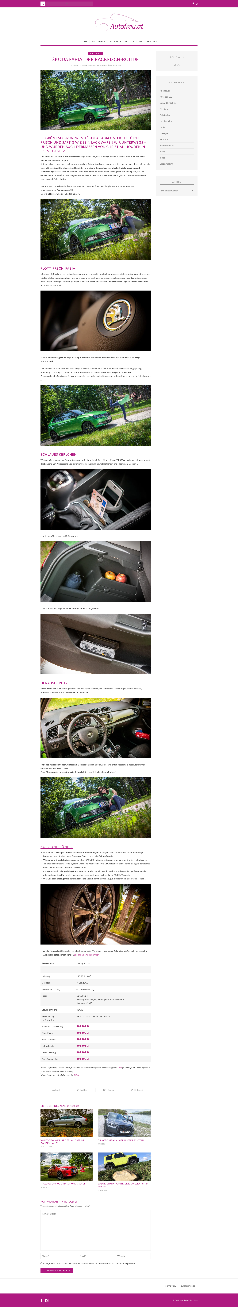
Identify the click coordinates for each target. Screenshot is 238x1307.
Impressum (170, 1286)
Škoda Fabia (117, 65)
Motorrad (164, 139)
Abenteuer (165, 90)
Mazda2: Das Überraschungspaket (62, 1183)
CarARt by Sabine (168, 102)
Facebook (55, 1090)
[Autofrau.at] (119, 22)
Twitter (83, 1090)
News (162, 151)
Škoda (110, 65)
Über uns (137, 41)
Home (84, 41)
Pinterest (138, 1090)
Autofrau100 (166, 96)
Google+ (111, 1090)
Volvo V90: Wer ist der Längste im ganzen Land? (62, 1141)
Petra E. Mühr (87, 65)
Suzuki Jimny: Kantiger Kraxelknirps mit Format (124, 1185)
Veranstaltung (166, 163)
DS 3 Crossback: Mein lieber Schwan (121, 1140)
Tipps (162, 157)
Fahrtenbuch (95, 53)
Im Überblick (166, 121)
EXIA (119, 1067)
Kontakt (152, 41)
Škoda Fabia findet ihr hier (86, 954)
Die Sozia (164, 109)
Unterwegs (98, 41)
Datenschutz (188, 1286)
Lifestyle (164, 133)
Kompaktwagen (102, 65)
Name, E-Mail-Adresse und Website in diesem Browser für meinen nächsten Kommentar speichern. (89, 1263)
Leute (162, 127)
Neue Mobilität (118, 41)
